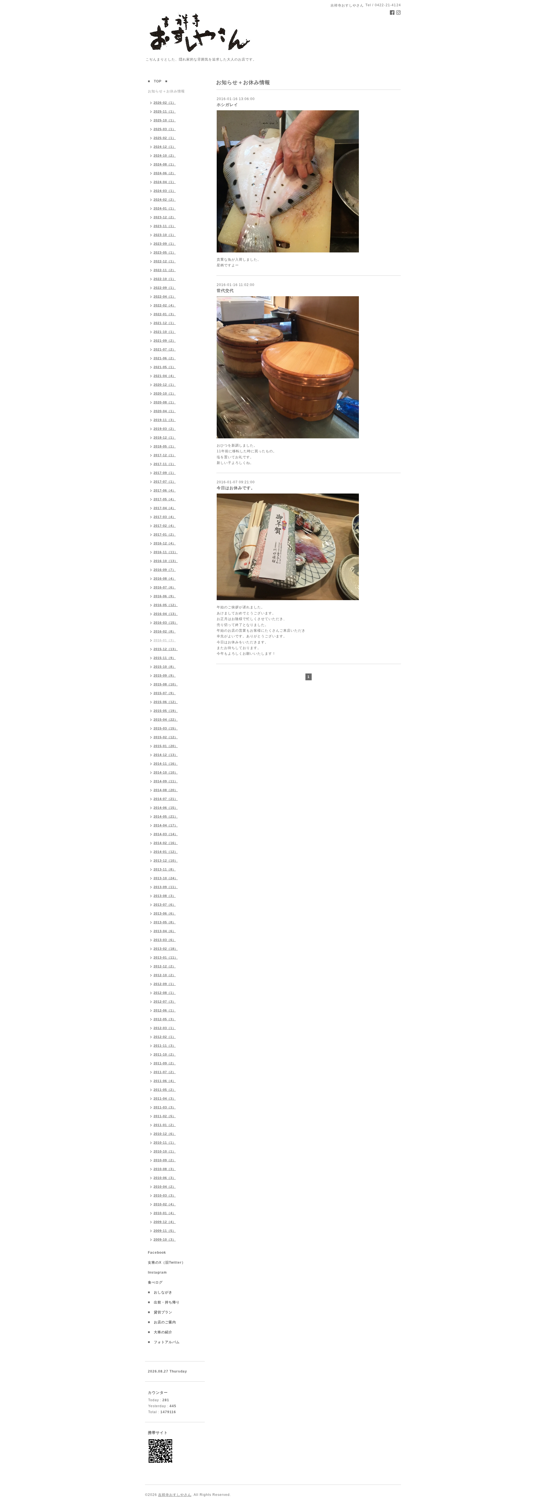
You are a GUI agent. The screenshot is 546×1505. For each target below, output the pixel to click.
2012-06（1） (165, 1010)
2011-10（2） (165, 1054)
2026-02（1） (165, 102)
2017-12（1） (165, 455)
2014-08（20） (166, 790)
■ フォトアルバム (165, 1342)
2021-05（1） (165, 367)
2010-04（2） (165, 1186)
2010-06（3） (165, 1177)
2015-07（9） (165, 693)
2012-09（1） (165, 984)
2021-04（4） (165, 376)
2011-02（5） (165, 1116)
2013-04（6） (165, 931)
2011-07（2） (165, 1072)
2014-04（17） (166, 825)
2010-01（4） (165, 1213)
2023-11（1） (165, 226)
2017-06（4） (165, 490)
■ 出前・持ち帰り (164, 1302)
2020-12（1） (165, 384)
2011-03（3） (165, 1107)
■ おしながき (160, 1292)
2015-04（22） (166, 719)
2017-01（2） (165, 534)
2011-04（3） (165, 1098)
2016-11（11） (166, 552)
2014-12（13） (166, 754)
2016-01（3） (165, 640)
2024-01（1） (165, 208)
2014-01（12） (166, 851)
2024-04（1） (165, 182)
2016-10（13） (166, 561)
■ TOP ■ (157, 81)
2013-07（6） (165, 904)
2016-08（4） (165, 578)
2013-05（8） (165, 922)
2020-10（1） (165, 393)
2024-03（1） (165, 190)
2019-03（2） (165, 428)
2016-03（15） (166, 622)
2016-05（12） (166, 605)
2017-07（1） (165, 481)
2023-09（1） (165, 243)
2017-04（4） (165, 508)
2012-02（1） (165, 1036)
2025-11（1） (165, 111)
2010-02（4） (165, 1204)
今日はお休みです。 (236, 488)
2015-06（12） (166, 702)
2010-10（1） (165, 1151)
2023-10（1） (165, 235)
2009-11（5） (165, 1230)
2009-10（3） (165, 1239)
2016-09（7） (165, 569)
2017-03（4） (165, 517)
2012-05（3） (165, 1019)
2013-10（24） (166, 878)
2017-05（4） (165, 499)
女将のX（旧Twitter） (168, 1262)
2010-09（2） (165, 1160)
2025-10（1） (165, 120)
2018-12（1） (165, 437)
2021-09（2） (165, 340)
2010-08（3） (165, 1169)
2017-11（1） (165, 464)
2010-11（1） (165, 1142)
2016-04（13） (166, 613)
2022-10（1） (165, 279)
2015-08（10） (166, 684)
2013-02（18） (166, 948)
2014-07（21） (166, 799)
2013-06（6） (165, 913)
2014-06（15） (166, 807)
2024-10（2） (165, 155)
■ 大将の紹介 (160, 1332)
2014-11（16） (166, 763)
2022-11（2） (165, 270)
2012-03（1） (165, 1028)
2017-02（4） (165, 525)
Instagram (159, 1272)
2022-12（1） (165, 261)
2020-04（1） (165, 411)
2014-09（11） (166, 781)
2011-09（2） (165, 1063)
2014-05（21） (166, 816)
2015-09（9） (165, 675)
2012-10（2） (165, 975)
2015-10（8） (165, 666)
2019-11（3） (165, 420)
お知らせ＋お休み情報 (166, 91)
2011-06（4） (165, 1081)
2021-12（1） (165, 323)
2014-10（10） (166, 772)
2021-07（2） (165, 349)
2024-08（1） (165, 164)
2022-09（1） (165, 287)
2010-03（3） (165, 1195)
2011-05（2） (165, 1089)
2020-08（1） (165, 402)
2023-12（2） (165, 217)
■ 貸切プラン (160, 1312)
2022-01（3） (165, 314)
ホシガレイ (227, 104)
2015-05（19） (166, 710)
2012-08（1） (165, 992)
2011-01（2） (165, 1125)
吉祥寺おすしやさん (174, 1495)
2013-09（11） (166, 887)
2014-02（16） (166, 843)
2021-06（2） (165, 358)
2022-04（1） (165, 296)
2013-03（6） (165, 940)
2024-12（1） (165, 146)
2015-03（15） (166, 728)
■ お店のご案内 (164, 1322)
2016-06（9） (165, 596)
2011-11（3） (165, 1045)
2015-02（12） (166, 737)
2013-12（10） (166, 860)
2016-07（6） (165, 587)
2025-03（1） (165, 129)
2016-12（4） (165, 543)
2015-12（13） (166, 649)
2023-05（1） (165, 252)
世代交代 (225, 290)
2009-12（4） (165, 1222)
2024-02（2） (165, 199)
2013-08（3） (165, 895)
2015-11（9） (165, 658)
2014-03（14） (166, 834)
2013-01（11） (166, 957)
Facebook (159, 1253)
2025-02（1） (165, 138)
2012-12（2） (165, 966)
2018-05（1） (165, 446)
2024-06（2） (165, 173)
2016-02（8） (165, 631)
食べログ (157, 1282)
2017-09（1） (165, 472)
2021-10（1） (165, 331)
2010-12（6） (165, 1133)
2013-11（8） (165, 869)
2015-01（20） (166, 746)
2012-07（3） (165, 1001)
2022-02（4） (165, 305)
